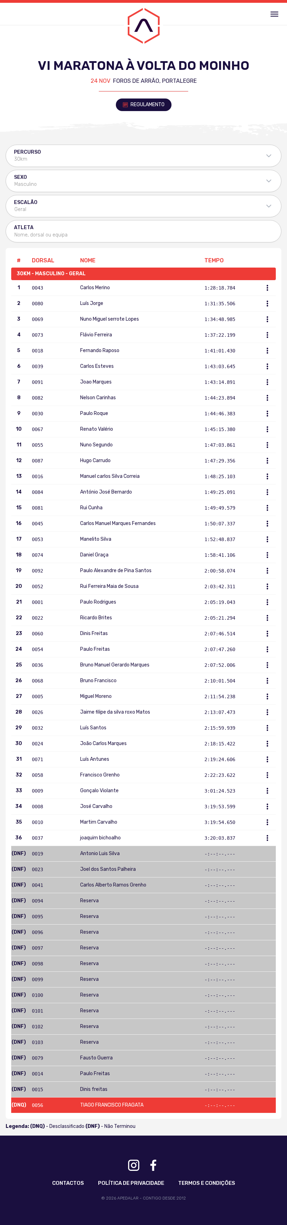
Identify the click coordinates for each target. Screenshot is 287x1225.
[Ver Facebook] (153, 1165)
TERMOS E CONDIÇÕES (206, 1183)
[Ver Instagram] (133, 1165)
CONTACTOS (68, 1183)
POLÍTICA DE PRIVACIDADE (131, 1183)
